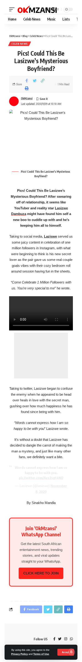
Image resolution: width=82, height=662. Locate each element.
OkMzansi (27, 98)
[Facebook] (54, 639)
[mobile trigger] (13, 9)
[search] (47, 9)
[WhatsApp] (71, 639)
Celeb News (19, 43)
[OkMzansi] (37, 9)
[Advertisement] (41, 355)
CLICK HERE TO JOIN (41, 573)
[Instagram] (65, 639)
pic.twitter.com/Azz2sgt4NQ (41, 478)
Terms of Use (41, 654)
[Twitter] (60, 639)
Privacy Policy (19, 654)
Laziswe (50, 236)
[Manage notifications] (71, 652)
